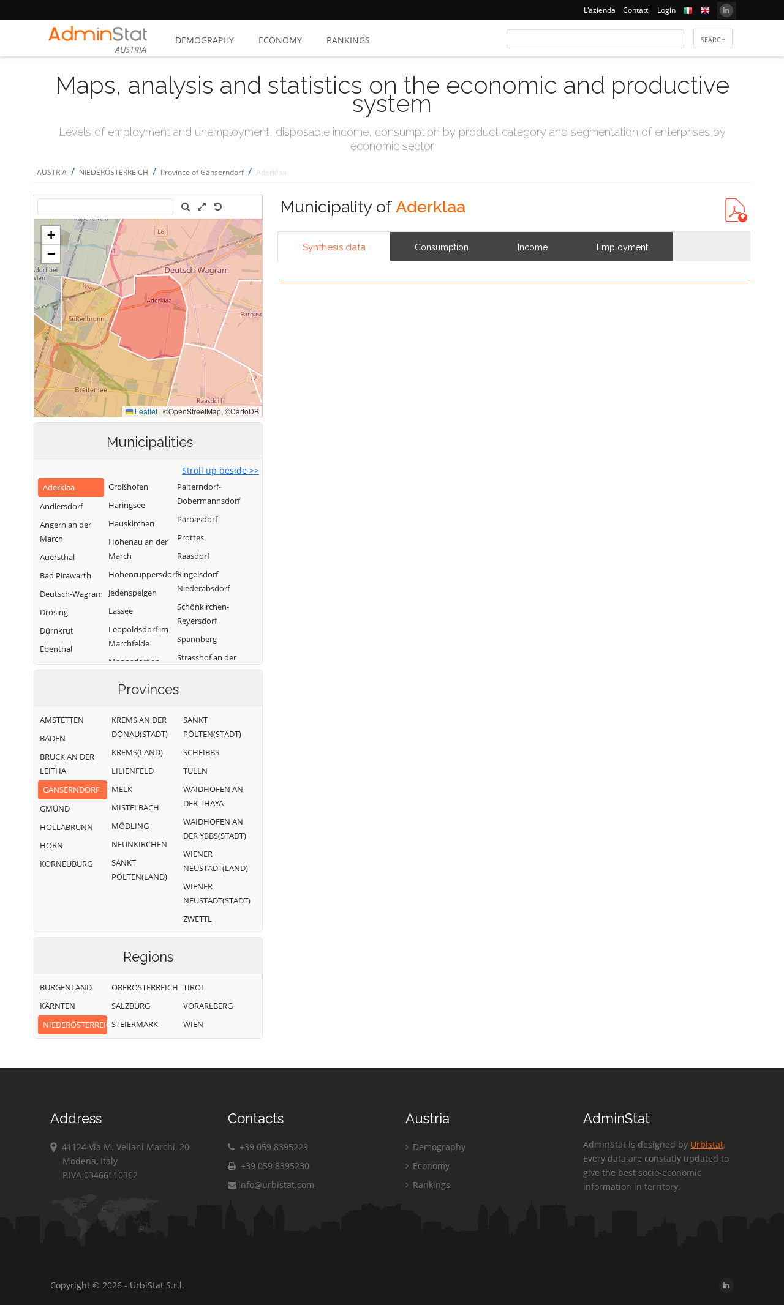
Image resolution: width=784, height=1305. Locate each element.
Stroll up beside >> (220, 470)
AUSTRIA (52, 172)
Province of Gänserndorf (202, 172)
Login (666, 10)
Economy (280, 40)
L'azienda (600, 10)
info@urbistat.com (276, 1185)
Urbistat (706, 1144)
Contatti (636, 10)
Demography (204, 40)
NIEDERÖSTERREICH (113, 172)
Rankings (348, 40)
